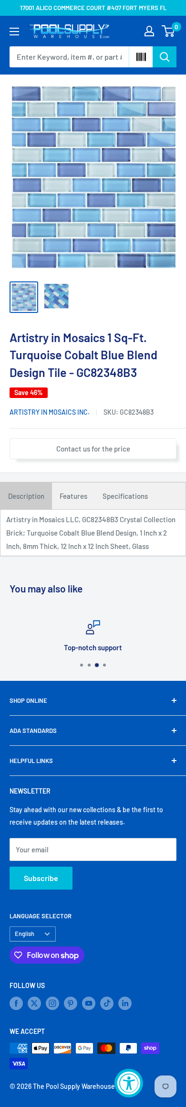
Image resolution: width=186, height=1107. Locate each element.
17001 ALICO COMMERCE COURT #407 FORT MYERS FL (93, 7)
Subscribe (41, 877)
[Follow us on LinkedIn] (125, 1003)
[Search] (164, 56)
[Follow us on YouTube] (88, 1003)
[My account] (149, 31)
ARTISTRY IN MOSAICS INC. (50, 412)
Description (26, 496)
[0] (169, 31)
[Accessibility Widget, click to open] (128, 1083)
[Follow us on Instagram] (52, 1003)
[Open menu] (14, 31)
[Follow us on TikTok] (107, 1003)
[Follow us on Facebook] (16, 1003)
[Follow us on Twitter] (34, 1003)
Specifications (125, 496)
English (24, 933)
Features (73, 496)
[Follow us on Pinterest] (70, 1003)
